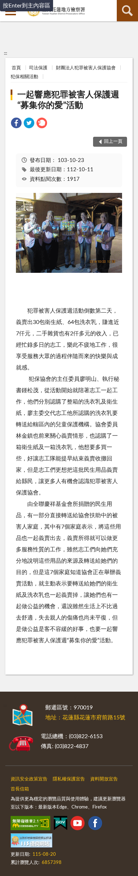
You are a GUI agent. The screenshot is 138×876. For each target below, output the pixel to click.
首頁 (16, 68)
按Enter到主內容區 (26, 6)
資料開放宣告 (104, 779)
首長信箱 (20, 789)
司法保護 (38, 68)
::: (5, 53)
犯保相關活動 (24, 77)
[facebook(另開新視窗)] (95, 824)
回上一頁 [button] (113, 141)
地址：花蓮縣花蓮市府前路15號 (85, 717)
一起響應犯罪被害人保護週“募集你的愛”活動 (68, 100)
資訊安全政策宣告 (29, 779)
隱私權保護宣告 (69, 779)
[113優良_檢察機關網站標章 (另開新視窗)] (31, 841)
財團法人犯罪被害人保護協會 (86, 68)
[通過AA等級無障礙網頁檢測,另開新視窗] (30, 824)
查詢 (127, 10)
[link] (16, 124)
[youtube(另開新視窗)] (77, 824)
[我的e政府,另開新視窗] (60, 824)
